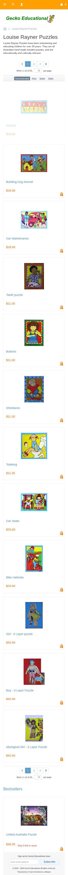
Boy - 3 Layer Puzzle (20, 690)
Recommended (22, 78)
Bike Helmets (15, 577)
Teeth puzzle (14, 295)
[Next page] (45, 64)
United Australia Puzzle (21, 834)
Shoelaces (13, 408)
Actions (11, 125)
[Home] (34, 18)
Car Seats (12, 521)
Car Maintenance (17, 238)
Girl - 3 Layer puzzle (19, 634)
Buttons (11, 351)
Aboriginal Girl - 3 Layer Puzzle (26, 747)
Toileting (11, 464)
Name (42, 78)
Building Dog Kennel (19, 182)
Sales (50, 78)
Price (34, 78)
